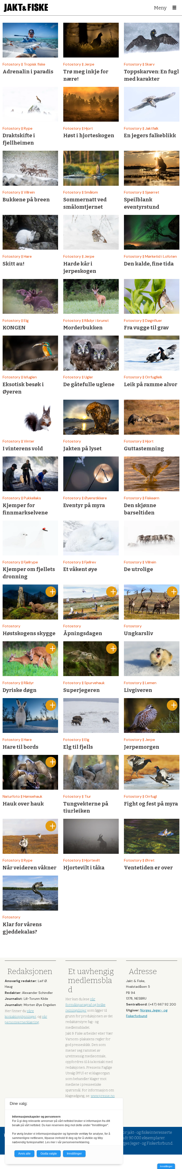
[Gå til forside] (26, 8)
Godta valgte (49, 1153)
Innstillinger (166, 1166)
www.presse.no (103, 1096)
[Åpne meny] (174, 7)
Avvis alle (24, 1153)
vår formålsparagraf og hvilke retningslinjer (85, 1005)
